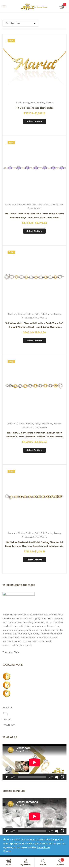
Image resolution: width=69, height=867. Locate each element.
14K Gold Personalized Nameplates (34, 107)
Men (33, 102)
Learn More (43, 847)
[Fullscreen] (62, 777)
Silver (30, 208)
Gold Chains (44, 204)
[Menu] (6, 6)
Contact (7, 719)
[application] (34, 762)
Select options (34, 121)
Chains (18, 204)
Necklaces (27, 317)
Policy (6, 713)
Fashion (27, 204)
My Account (9, 724)
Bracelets (9, 204)
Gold (18, 102)
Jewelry (25, 102)
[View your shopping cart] (61, 6)
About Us (7, 707)
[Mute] (56, 777)
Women (49, 102)
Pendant (40, 102)
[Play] (7, 777)
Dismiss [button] (7, 851)
